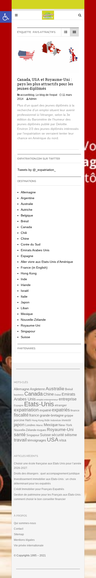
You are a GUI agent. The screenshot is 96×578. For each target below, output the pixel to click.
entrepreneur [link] (51, 399)
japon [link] (19, 424)
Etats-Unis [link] (39, 404)
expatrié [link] (45, 410)
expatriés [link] (61, 409)
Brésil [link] (25, 221)
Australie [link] (27, 204)
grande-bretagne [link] (52, 415)
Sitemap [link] (19, 534)
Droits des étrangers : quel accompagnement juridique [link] (47, 473)
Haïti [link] (28, 420)
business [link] (19, 394)
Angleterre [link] (37, 389)
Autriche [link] (26, 209)
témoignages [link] (36, 440)
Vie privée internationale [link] (29, 545)
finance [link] (75, 410)
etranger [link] (61, 405)
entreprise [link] (68, 399)
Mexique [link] (27, 314)
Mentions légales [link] (24, 539)
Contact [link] (18, 528)
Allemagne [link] (28, 192)
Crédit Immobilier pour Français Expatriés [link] (39, 489)
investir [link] (66, 420)
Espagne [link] (27, 256)
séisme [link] (71, 435)
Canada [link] (26, 227)
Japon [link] (25, 302)
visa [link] (62, 440)
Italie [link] (24, 296)
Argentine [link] (27, 198)
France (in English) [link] (34, 267)
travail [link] (20, 439)
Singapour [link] (28, 331)
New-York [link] (65, 425)
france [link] (34, 415)
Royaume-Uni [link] (30, 325)
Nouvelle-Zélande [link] (33, 319)
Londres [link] (30, 425)
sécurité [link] (58, 435)
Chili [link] (24, 233)
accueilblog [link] (27, 94)
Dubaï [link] (57, 394)
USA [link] (52, 440)
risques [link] (41, 430)
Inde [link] (24, 279)
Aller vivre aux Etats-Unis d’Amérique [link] (47, 261)
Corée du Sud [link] (30, 244)
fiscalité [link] (21, 415)
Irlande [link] (26, 285)
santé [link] (20, 434)
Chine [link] (25, 238)
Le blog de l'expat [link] (46, 94)
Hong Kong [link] (29, 273)
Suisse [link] (25, 337)
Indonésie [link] (55, 420)
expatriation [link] (26, 409)
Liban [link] (25, 308)
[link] (6, 17)
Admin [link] (33, 98)
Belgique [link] (27, 215)
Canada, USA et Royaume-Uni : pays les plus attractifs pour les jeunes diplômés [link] (45, 84)
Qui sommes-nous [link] (25, 523)
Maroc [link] (39, 425)
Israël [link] (25, 290)
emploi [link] (39, 399)
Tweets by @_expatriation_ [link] (36, 170)
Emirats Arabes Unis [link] (35, 250)
